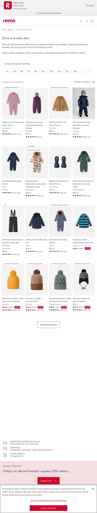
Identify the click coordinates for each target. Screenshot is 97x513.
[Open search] (81, 20)
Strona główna (8, 30)
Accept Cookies (48, 508)
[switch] (8, 71)
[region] (41, 71)
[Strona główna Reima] (9, 21)
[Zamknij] (2, 5)
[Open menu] (92, 20)
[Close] (93, 489)
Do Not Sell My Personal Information (48, 500)
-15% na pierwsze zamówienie (48, 13)
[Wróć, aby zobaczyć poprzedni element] (82, 71)
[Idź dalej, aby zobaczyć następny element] (89, 71)
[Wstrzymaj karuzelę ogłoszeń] (92, 13)
